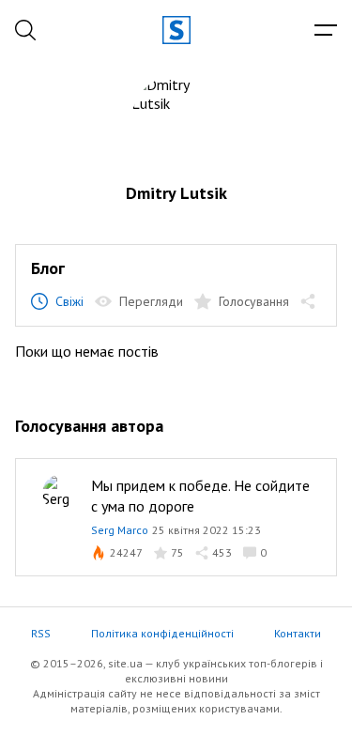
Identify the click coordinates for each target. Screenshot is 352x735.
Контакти (297, 633)
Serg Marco (119, 530)
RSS (41, 633)
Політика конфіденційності (162, 633)
